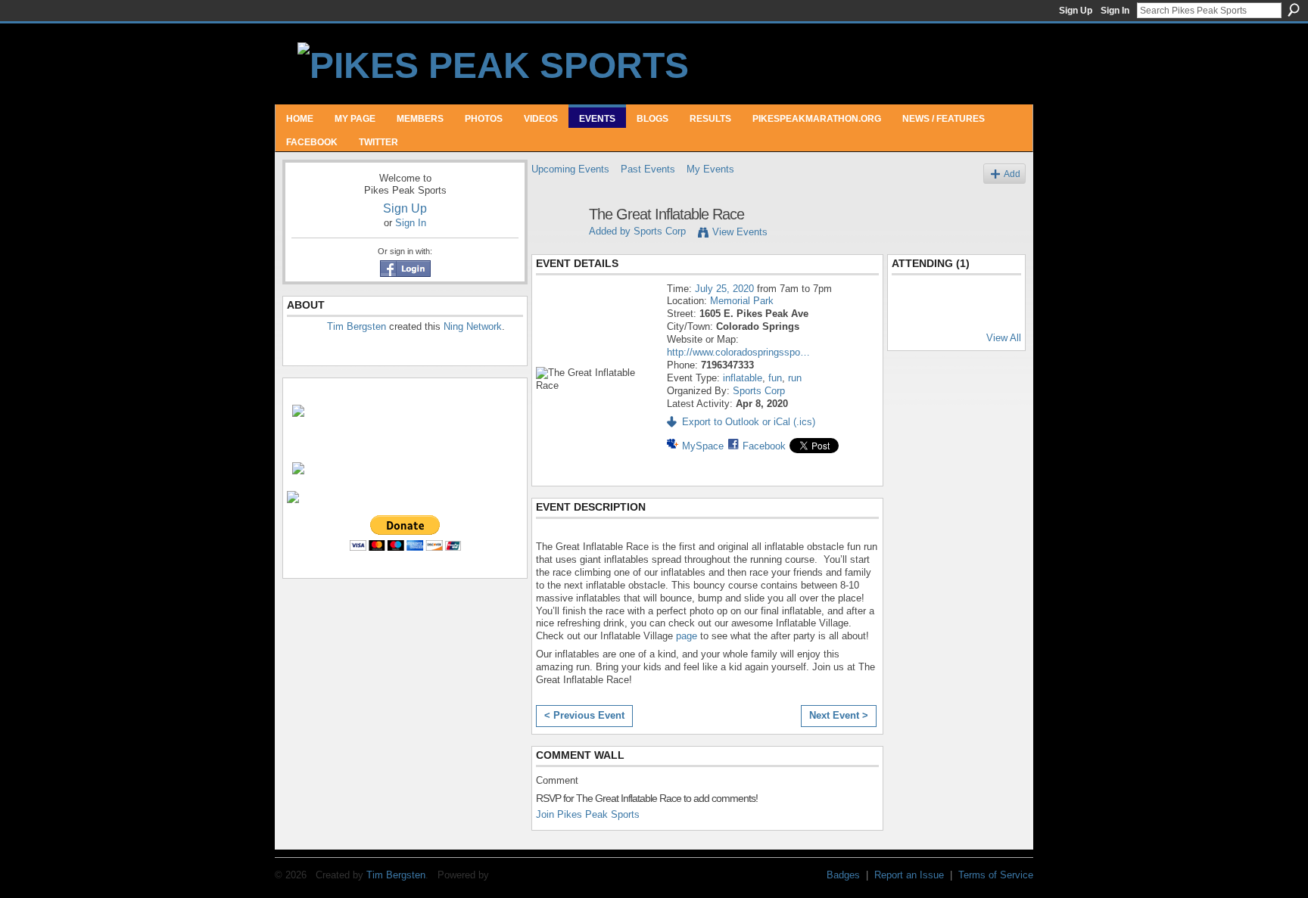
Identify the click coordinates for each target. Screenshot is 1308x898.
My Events (710, 169)
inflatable (742, 378)
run (795, 378)
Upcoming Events (570, 169)
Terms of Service (995, 875)
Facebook (764, 446)
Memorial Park (742, 300)
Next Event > (838, 715)
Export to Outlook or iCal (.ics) (748, 421)
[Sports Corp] (555, 247)
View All (1003, 337)
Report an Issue (909, 875)
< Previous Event (584, 715)
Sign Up (1075, 10)
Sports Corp (660, 231)
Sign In (1115, 10)
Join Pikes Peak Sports (588, 814)
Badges (843, 875)
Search (1294, 10)
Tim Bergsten (356, 326)
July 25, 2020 (724, 288)
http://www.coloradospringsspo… (738, 352)
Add (1012, 174)
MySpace (703, 446)
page (686, 636)
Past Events (648, 169)
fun (775, 378)
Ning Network (473, 326)
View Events (740, 232)
